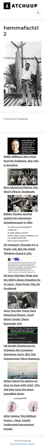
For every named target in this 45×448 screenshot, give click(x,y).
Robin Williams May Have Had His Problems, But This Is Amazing (21, 161)
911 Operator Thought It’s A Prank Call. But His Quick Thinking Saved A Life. (21, 249)
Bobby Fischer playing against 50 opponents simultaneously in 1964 (18, 218)
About (12, 444)
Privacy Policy (22, 444)
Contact (31, 444)
